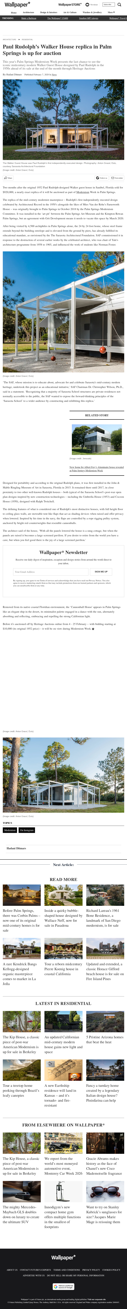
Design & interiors (48, 12)
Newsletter (119, 178)
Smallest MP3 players (88, 18)
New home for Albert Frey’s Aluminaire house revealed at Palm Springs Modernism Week (97, 468)
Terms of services (47, 580)
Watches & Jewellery (92, 12)
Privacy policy (91, 1269)
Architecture (28, 12)
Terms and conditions (66, 1269)
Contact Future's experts (35, 1269)
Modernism (82, 192)
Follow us (103, 178)
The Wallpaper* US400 (57, 18)
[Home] (13, 12)
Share (10, 178)
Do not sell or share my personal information (75, 1275)
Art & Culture (70, 12)
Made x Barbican (28, 18)
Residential (27, 39)
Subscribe (107, 4)
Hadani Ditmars (14, 74)
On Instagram (26, 830)
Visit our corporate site (97, 1299)
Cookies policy (111, 1269)
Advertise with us (34, 1275)
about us (12, 1269)
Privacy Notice (95, 580)
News (54, 74)
